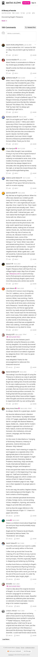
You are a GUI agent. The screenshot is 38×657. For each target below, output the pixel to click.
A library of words (9, 11)
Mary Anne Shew (12, 408)
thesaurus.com (15, 274)
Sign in (34, 3)
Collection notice (30, 647)
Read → (4, 21)
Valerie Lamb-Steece (13, 178)
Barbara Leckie (11, 117)
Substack (10, 655)
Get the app (27, 651)
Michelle (9, 584)
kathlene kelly (11, 78)
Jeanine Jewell (11, 193)
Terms (22, 647)
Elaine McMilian (11, 372)
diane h (8, 264)
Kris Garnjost (10, 148)
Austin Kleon (6, 13)
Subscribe (26, 3)
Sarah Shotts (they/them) (15, 45)
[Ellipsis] (35, 44)
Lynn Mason (10, 288)
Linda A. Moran (11, 611)
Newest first (31, 27)
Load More (5, 639)
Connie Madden (11, 60)
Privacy (18, 647)
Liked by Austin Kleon (14, 337)
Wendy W (9, 334)
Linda (8, 520)
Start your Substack (15, 651)
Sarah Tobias (10, 543)
